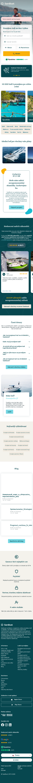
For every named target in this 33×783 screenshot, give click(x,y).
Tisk (2, 661)
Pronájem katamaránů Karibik (16, 436)
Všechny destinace (7, 689)
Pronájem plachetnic (24, 657)
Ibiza (16, 126)
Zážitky (3, 664)
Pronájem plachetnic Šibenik (16, 454)
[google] (5, 739)
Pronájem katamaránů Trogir (23, 449)
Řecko (3, 680)
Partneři (20, 768)
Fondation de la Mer (7, 663)
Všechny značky (22, 669)
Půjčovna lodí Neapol (24, 441)
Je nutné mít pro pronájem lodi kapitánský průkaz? (14, 347)
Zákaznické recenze (7, 659)
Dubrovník (10, 126)
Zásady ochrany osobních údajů (25, 766)
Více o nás (4, 648)
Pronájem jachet (22, 655)
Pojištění (3, 655)
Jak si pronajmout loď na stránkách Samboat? (15, 336)
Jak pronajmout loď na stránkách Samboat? (15, 360)
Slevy (19, 667)
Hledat (17, 53)
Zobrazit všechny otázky (16, 367)
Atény (7, 132)
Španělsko (4, 684)
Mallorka (27, 129)
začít (9, 412)
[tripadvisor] (6, 747)
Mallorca (5, 129)
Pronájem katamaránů (24, 659)
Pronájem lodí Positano (8, 449)
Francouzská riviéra (16, 129)
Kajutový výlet (22, 666)
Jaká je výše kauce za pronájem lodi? (14, 353)
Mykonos (25, 132)
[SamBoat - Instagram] (6, 724)
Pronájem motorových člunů (24, 649)
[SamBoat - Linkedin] (10, 724)
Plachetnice (25, 47)
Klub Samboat (5, 657)
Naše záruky (4, 653)
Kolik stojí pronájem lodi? (12, 342)
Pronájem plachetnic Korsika (23, 432)
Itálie (2, 682)
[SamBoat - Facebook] (2, 724)
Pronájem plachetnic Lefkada (11, 441)
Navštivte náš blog (16, 541)
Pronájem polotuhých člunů (24, 652)
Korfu (19, 132)
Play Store (17, 704)
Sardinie (13, 132)
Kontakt (3, 770)
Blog (2, 666)
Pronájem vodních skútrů (23, 661)
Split (3, 126)
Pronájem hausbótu (23, 664)
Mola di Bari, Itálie (6, 291)
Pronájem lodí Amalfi (23, 445)
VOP (2, 768)
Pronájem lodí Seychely (10, 445)
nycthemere (9, 499)
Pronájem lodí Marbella (8, 432)
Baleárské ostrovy (25, 126)
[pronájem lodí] (7, 3)
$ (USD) (16, 760)
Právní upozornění (6, 765)
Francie (3, 686)
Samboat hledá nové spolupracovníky (7, 651)
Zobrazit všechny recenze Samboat (16, 306)
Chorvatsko (4, 678)
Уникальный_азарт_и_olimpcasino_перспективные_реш (16, 495)
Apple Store (18, 699)
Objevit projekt (16, 207)
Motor (9, 47)
